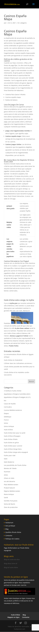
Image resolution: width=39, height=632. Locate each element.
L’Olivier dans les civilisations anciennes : (18, 363)
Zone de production (11, 507)
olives (6, 475)
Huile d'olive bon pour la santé (14, 433)
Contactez (8, 536)
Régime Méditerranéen (12, 491)
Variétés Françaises (10, 501)
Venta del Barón (9, 504)
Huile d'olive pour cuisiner (13, 446)
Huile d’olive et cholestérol (13, 360)
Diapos (6, 413)
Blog (6, 529)
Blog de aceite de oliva (12, 559)
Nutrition (7, 472)
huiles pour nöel (9, 455)
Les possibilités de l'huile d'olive (15, 465)
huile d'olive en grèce (11, 443)
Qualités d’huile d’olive (13, 532)
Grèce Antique (9, 426)
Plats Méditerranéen (11, 485)
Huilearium (9, 523)
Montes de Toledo (10, 468)
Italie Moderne (9, 462)
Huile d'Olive (8, 430)
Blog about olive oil (10, 563)
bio (5, 401)
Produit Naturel (9, 488)
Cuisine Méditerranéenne (13, 410)
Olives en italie (9, 478)
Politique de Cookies (12, 539)
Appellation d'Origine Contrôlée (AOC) (17, 394)
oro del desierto (9, 481)
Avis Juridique (10, 526)
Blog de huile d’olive (11, 567)
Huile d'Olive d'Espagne (12, 436)
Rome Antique (9, 494)
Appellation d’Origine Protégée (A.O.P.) (17, 397)
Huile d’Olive (15, 615)
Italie (5, 459)
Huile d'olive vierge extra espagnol (16, 452)
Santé (6, 497)
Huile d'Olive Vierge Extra (13, 449)
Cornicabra (8, 407)
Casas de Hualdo (10, 404)
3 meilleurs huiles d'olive (12, 391)
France (6, 420)
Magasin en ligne (13, 617)
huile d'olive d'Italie (10, 439)
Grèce (6, 423)
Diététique (7, 417)
